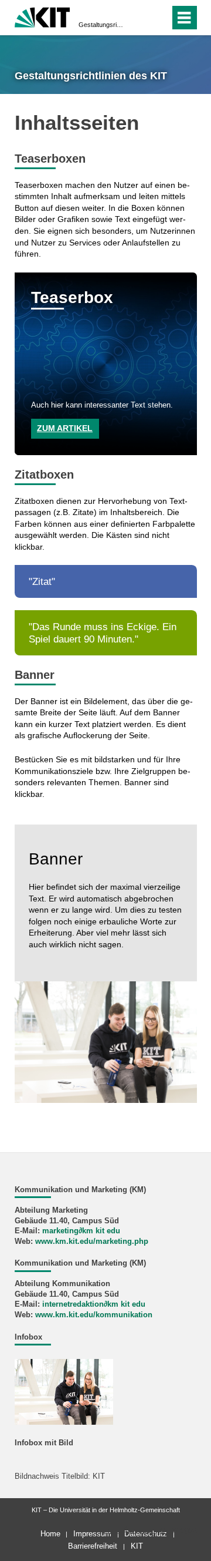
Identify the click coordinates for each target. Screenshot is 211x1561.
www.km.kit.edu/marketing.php (91, 1241)
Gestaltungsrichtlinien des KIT (102, 24)
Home (50, 1533)
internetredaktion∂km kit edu (93, 1304)
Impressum (92, 1533)
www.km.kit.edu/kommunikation (93, 1315)
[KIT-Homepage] (42, 16)
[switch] (139, 17)
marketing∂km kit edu (81, 1231)
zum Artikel (65, 428)
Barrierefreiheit (92, 1546)
